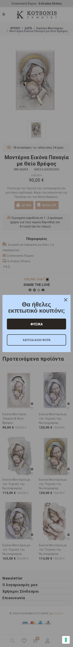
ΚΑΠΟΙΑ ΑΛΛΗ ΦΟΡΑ (36, 340)
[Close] (66, 300)
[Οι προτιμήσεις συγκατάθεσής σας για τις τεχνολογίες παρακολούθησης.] (66, 640)
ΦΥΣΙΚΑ (36, 324)
